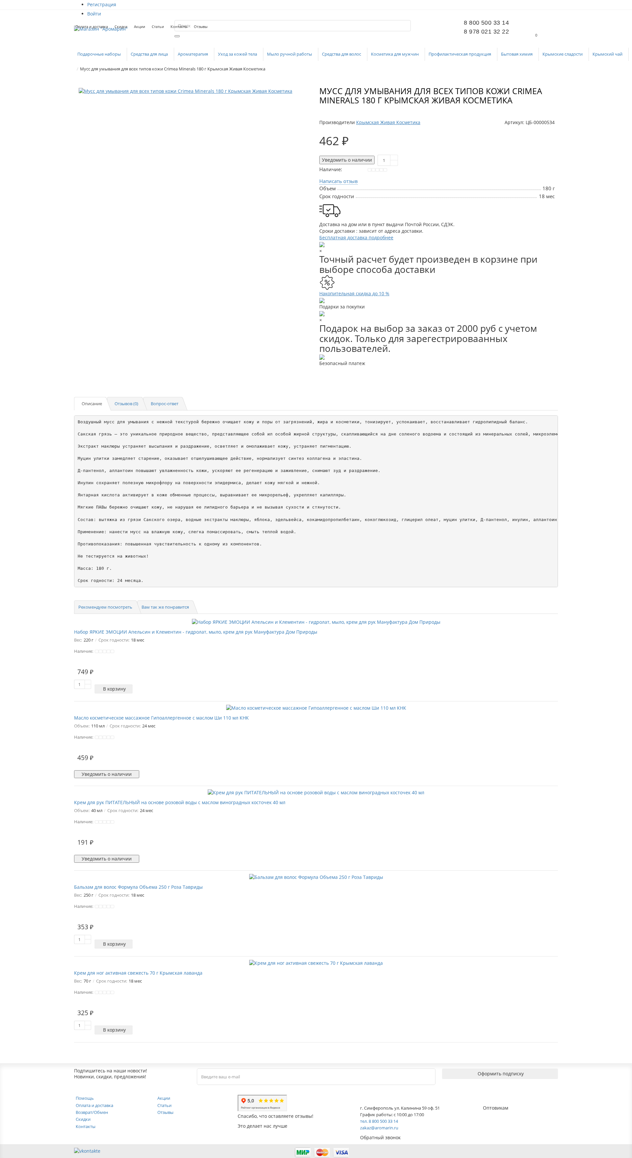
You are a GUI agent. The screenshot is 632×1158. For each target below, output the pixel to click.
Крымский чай (607, 54)
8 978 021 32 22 (486, 31)
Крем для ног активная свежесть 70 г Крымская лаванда (138, 973)
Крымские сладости (563, 54)
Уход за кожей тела (238, 54)
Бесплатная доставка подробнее (356, 237)
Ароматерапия (193, 54)
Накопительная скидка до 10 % (354, 293)
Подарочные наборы (99, 54)
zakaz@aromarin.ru (379, 1128)
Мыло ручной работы (290, 54)
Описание (92, 404)
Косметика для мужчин (395, 54)
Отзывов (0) (126, 404)
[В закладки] (304, 93)
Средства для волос (342, 54)
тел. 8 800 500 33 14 (379, 1121)
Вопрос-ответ (164, 404)
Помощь (85, 1098)
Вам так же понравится (165, 607)
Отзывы (200, 26)
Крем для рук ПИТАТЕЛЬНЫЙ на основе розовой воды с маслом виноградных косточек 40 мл (179, 802)
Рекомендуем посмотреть (105, 607)
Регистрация (101, 4)
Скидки (121, 26)
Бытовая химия (517, 54)
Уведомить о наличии (347, 160)
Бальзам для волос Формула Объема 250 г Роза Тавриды (138, 887)
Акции (139, 26)
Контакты (179, 26)
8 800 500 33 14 (486, 22)
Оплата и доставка (91, 26)
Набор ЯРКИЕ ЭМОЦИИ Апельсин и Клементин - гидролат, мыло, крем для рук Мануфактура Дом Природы (195, 632)
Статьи (158, 26)
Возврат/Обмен (92, 1112)
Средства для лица (150, 54)
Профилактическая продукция (460, 54)
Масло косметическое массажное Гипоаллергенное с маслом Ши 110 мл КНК (161, 718)
